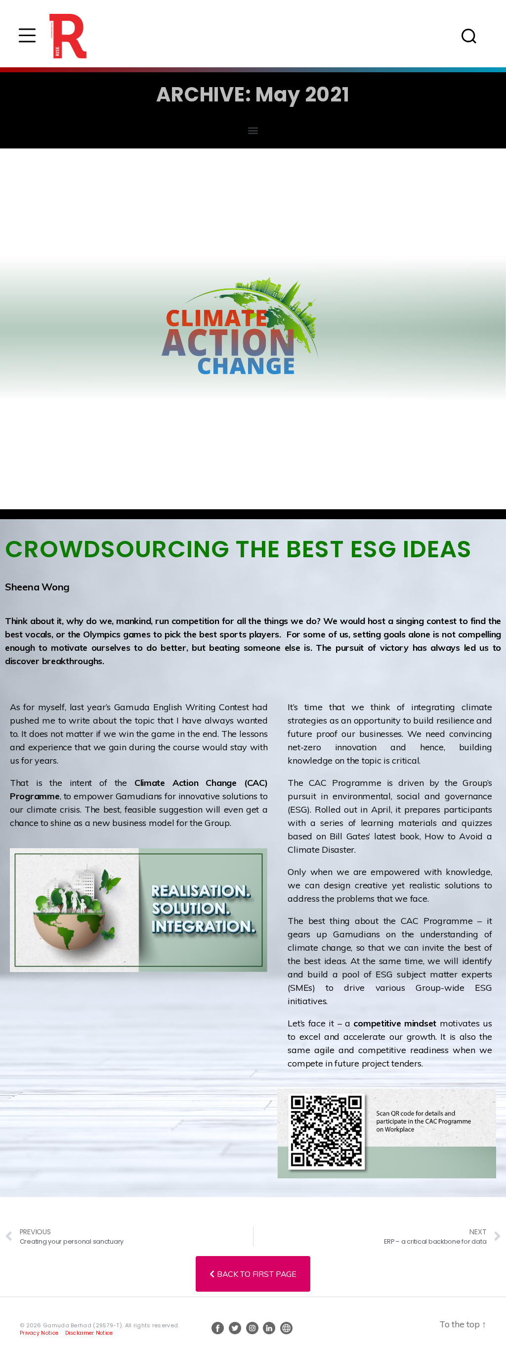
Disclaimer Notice (89, 1333)
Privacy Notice (39, 1333)
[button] (253, 130)
